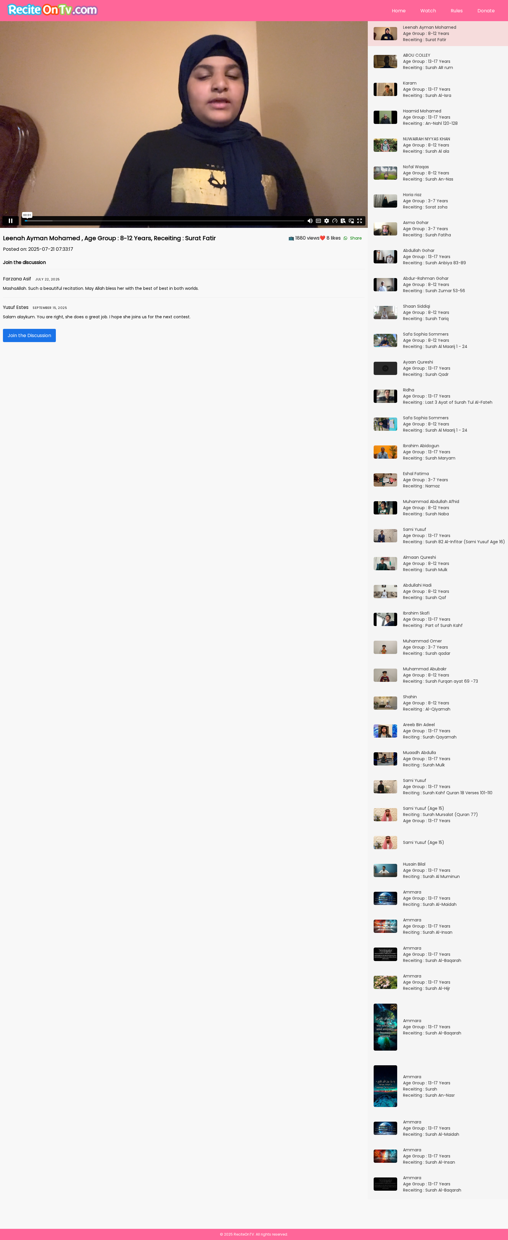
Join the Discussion (29, 335)
